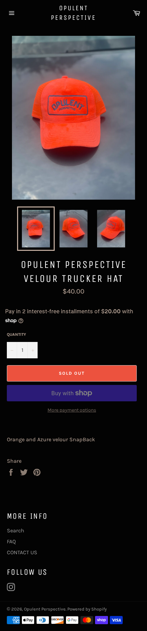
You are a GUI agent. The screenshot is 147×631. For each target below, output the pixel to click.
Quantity (16, 334)
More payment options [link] (72, 410)
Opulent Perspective (73, 12)
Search (15, 530)
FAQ (11, 541)
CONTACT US (22, 552)
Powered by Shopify (87, 609)
